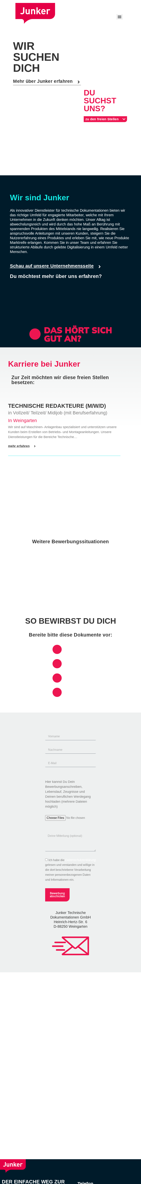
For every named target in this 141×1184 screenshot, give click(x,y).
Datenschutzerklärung (80, 860)
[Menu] (119, 17)
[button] (47, 82)
